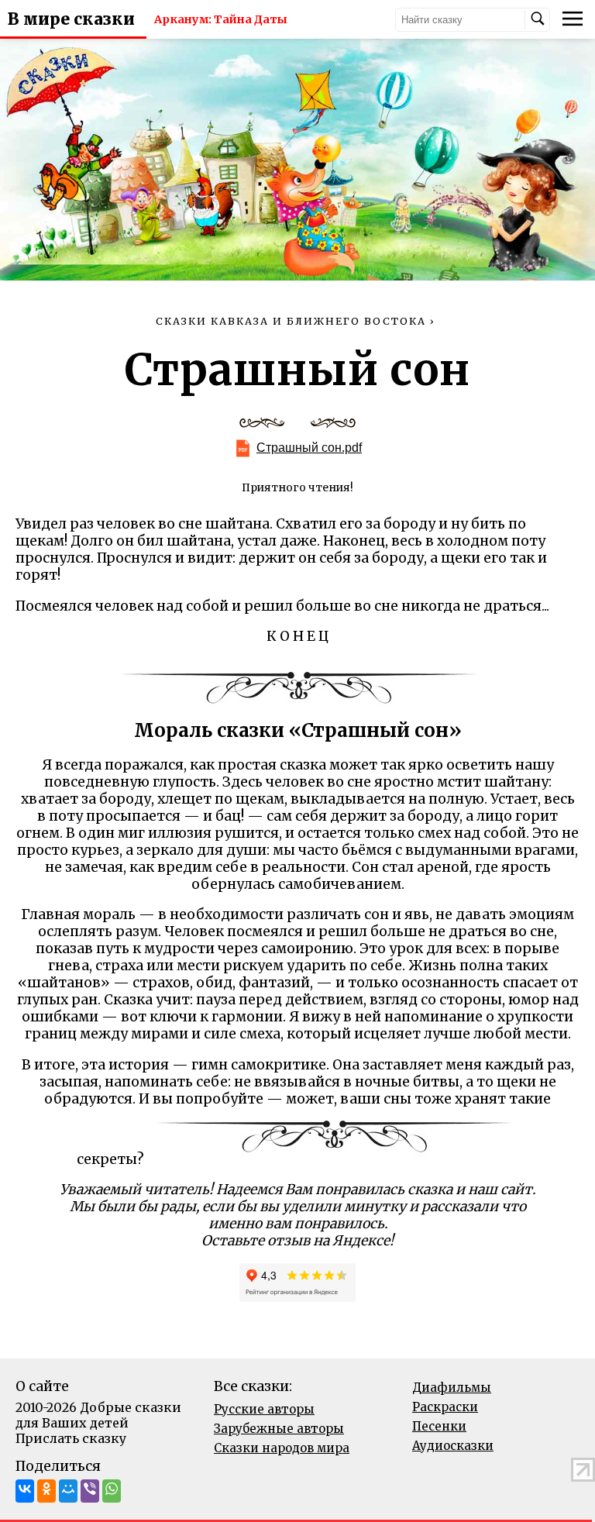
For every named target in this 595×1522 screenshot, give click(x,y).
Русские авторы (264, 1409)
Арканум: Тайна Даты (220, 19)
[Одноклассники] (46, 1491)
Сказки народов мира (281, 1448)
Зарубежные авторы (279, 1428)
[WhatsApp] (111, 1491)
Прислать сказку (70, 1438)
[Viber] (90, 1491)
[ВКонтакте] (24, 1491)
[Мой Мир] (68, 1491)
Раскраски (445, 1407)
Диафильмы (451, 1387)
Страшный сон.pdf (309, 447)
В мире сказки (71, 19)
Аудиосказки (453, 1445)
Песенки (439, 1426)
